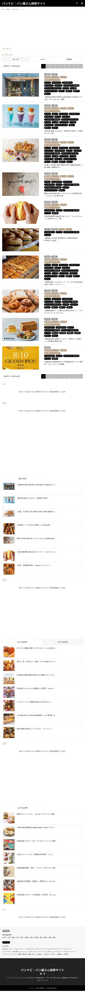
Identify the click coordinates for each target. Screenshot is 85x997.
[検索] (76, 3)
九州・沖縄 (19, 937)
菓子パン (47, 954)
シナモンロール (51, 949)
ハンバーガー (56, 951)
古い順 (42, 59)
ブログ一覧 (49, 978)
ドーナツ (40, 951)
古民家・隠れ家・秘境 (24, 954)
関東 (54, 937)
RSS (44, 973)
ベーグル (64, 951)
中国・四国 (11, 937)
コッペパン (5, 946)
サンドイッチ (41, 949)
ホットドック (72, 951)
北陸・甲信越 (34, 937)
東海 (45, 937)
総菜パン (40, 954)
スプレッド (67, 949)
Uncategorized (6, 935)
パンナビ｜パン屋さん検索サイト (42, 970)
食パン (54, 954)
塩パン (34, 954)
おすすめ (30, 978)
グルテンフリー (19, 949)
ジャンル (5, 949)
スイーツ (60, 949)
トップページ (10, 978)
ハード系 (47, 951)
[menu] (81, 3)
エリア (4, 937)
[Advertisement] (42, 28)
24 (76, 66)
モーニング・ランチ (10, 954)
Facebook (41, 973)
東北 (41, 937)
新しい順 (15, 59)
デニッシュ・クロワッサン (28, 951)
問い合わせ (57, 978)
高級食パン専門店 (63, 954)
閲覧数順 (69, 59)
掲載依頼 (65, 978)
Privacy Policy (73, 978)
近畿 (49, 937)
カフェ (11, 949)
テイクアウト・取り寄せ (11, 951)
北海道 (26, 937)
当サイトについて (42, 980)
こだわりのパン (30, 949)
